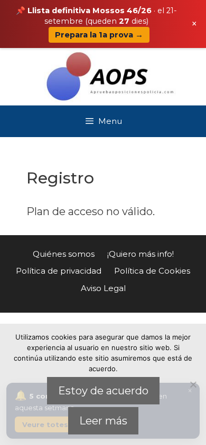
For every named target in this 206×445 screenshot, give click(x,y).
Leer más (103, 420)
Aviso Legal (103, 288)
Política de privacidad (58, 271)
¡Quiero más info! (140, 254)
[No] (193, 384)
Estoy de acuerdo (103, 390)
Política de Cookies (152, 271)
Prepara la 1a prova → (99, 35)
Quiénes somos (64, 254)
